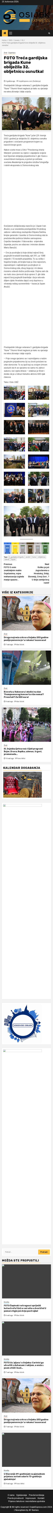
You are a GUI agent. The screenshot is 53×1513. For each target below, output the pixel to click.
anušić (28, 557)
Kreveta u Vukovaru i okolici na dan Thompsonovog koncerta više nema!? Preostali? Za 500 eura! (24, 694)
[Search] (49, 33)
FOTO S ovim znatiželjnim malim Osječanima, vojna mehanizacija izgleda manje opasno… (14, 572)
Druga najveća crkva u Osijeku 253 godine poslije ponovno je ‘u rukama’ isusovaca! (26, 638)
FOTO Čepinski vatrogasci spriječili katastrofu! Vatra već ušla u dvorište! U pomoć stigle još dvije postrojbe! (25, 1308)
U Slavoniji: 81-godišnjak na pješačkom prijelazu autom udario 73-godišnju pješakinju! (24, 1476)
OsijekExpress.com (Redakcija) (29, 81)
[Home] (4, 33)
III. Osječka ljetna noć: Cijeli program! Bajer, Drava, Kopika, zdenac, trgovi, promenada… (23, 751)
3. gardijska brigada (16, 557)
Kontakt (41, 1498)
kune (34, 557)
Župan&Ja (11, 53)
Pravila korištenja (36, 1495)
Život (5, 53)
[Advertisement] (26, 196)
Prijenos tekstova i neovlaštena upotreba (26, 1501)
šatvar (7, 559)
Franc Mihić (21, 758)
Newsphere (20, 1510)
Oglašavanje (21, 1495)
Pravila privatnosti (15, 1498)
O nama (11, 1495)
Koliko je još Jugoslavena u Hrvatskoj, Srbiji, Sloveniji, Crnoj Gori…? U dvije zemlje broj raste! (38, 573)
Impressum (30, 1498)
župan (13, 559)
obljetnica (41, 557)
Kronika (6, 1302)
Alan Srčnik (20, 645)
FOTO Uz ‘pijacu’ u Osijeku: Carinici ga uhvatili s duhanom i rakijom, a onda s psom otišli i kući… (24, 1365)
